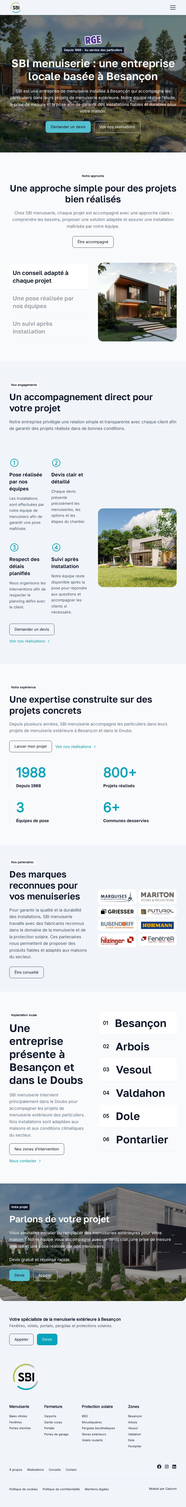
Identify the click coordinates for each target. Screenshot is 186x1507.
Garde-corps (53, 1422)
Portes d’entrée (20, 1428)
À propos (15, 1469)
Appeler (45, 1275)
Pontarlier (135, 1446)
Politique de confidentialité (61, 1489)
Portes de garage (56, 1434)
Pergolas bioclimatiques (98, 1428)
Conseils (55, 1469)
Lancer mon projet (31, 746)
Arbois (132, 1422)
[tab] (48, 276)
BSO (85, 1416)
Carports (50, 1416)
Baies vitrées (18, 1416)
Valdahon (134, 1434)
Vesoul (133, 1428)
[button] (172, 7)
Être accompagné (93, 242)
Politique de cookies (23, 1489)
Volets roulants (92, 1440)
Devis (19, 1275)
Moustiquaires (92, 1422)
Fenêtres (15, 1422)
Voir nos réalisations (117, 127)
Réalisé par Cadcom (163, 1488)
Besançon (135, 1416)
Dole (131, 1440)
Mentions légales (97, 1489)
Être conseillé (27, 972)
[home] (16, 7)
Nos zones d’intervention (37, 1149)
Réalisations (35, 1469)
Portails (49, 1428)
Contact (71, 1469)
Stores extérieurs (94, 1434)
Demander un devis (68, 127)
